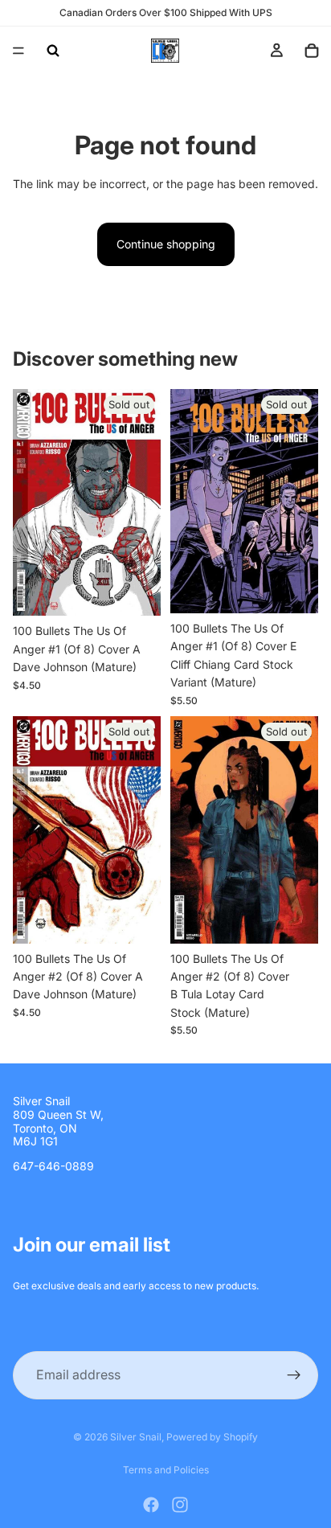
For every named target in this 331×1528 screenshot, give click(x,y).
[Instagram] (180, 1504)
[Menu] (18, 50)
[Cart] (311, 50)
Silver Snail (135, 1437)
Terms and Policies (166, 1470)
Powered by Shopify (212, 1437)
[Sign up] (294, 1375)
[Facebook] (151, 1504)
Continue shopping (165, 244)
